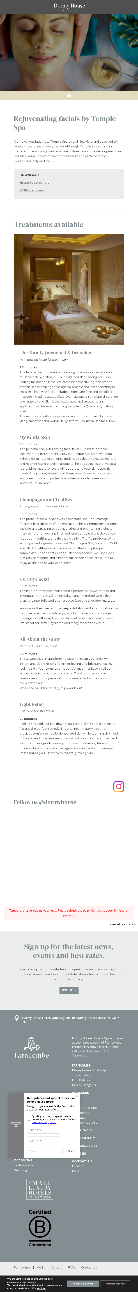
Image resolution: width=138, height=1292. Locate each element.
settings (41, 1288)
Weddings (21, 1170)
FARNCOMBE (81, 1065)
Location (78, 1166)
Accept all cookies (82, 1283)
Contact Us (89, 1267)
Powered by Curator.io (122, 924)
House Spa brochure (35, 182)
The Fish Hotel (81, 1075)
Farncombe (22, 1267)
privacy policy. (73, 979)
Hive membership (84, 1122)
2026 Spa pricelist (32, 190)
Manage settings (115, 1283)
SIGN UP (67, 990)
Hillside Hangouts (84, 1085)
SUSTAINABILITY (84, 1146)
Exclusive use (23, 1165)
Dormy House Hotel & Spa (90, 1070)
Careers (56, 1267)
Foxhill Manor (81, 1080)
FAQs (75, 1171)
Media (40, 1267)
